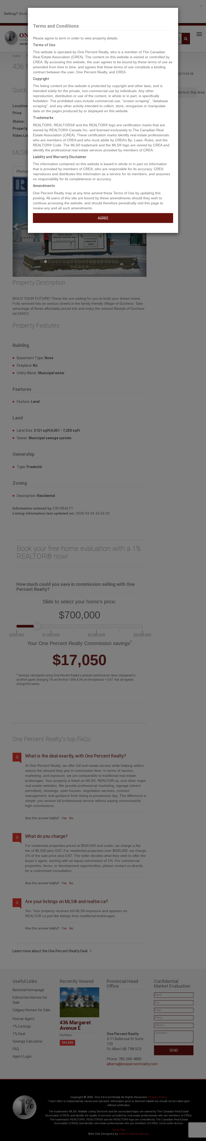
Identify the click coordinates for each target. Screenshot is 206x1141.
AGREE (103, 218)
